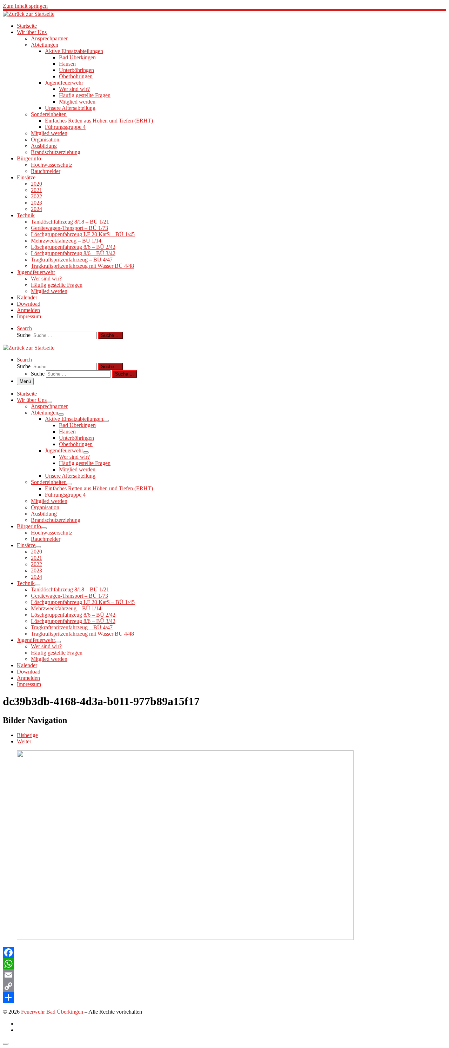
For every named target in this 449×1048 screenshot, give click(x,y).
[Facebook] (224, 952)
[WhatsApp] (224, 963)
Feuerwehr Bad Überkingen (52, 1012)
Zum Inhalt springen (25, 6)
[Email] (224, 975)
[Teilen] (224, 997)
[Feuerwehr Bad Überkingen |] (28, 14)
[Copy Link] (224, 986)
